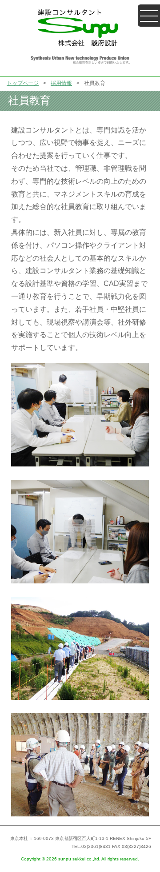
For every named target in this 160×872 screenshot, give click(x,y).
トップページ (23, 83)
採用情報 (61, 83)
